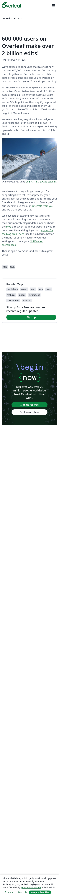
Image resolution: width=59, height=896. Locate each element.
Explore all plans (29, 412)
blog (8, 226)
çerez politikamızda (31, 887)
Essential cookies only (16, 892)
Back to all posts (12, 18)
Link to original (48, 181)
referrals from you (42, 206)
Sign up (31, 317)
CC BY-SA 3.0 (32, 181)
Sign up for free (29, 404)
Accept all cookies (40, 892)
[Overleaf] (11, 5)
